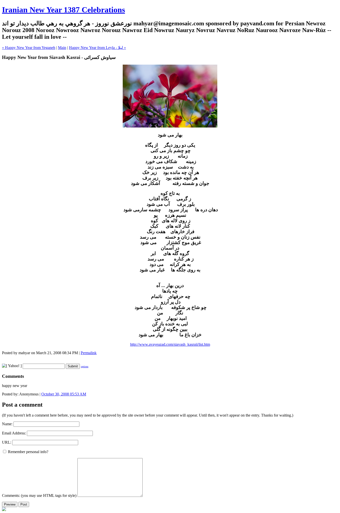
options (84, 366)
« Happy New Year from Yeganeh (28, 47)
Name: (7, 424)
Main (62, 47)
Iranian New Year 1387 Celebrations (63, 9)
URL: (6, 442)
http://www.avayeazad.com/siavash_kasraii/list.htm (170, 344)
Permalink (89, 353)
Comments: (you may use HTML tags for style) (39, 495)
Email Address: (14, 433)
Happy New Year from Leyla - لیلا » (97, 47)
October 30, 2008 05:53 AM (63, 394)
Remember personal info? (27, 452)
